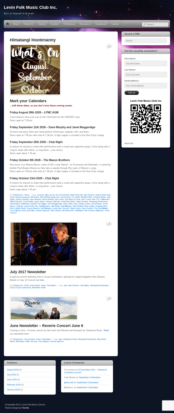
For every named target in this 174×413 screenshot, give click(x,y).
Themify (25, 408)
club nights (84, 285)
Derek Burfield (48, 199)
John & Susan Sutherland (20, 288)
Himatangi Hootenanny (98, 201)
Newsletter (51, 285)
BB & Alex (35, 197)
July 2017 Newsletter (28, 272)
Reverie (66, 208)
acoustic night (43, 195)
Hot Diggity (42, 204)
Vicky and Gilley (28, 210)
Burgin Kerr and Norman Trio (62, 197)
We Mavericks (68, 210)
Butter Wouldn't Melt (83, 197)
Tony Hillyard (15, 210)
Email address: (132, 81)
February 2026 (14, 385)
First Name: (130, 59)
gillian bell (69, 382)
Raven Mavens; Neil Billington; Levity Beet (44, 208)
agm (65, 285)
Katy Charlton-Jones (81, 204)
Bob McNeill (45, 197)
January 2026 (13, 389)
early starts (59, 199)
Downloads (101, 24)
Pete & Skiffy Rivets (18, 208)
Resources (85, 24)
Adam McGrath (76, 195)
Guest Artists (35, 285)
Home (8, 24)
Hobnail (33, 204)
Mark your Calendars (28, 101)
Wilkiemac (99, 210)
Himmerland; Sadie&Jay (19, 204)
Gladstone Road (70, 339)
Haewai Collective (53, 201)
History (42, 24)
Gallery (115, 24)
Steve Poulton (87, 208)
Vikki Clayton (55, 210)
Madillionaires (44, 206)
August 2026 (13, 370)
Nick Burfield (78, 206)
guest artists (39, 201)
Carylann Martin (99, 197)
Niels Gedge (89, 206)
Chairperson (18, 195)
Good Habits (28, 201)
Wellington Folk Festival (84, 210)
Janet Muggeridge (54, 204)
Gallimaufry (104, 199)
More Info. (129, 143)
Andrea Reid (100, 195)
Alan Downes (89, 195)
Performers (69, 24)
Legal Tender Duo (31, 206)
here (42, 280)
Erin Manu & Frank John (75, 199)
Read (106, 330)
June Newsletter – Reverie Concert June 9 (46, 325)
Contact (55, 24)
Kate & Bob (67, 204)
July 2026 (11, 375)
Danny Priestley (22, 199)
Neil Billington (66, 206)
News (16, 24)
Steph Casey (75, 208)
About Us (28, 24)
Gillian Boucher (16, 201)
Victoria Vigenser (42, 210)
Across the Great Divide (59, 195)
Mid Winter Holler (39, 288)
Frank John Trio (92, 199)
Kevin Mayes (96, 204)
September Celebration (89, 377)
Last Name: (130, 70)
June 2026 (12, 379)
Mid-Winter (55, 206)
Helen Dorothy (82, 201)
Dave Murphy (35, 199)
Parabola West (101, 206)
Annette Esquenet (22, 197)
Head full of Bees (68, 201)
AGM (26, 285)
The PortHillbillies (101, 208)
